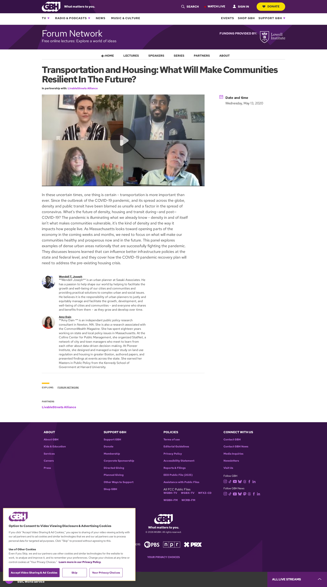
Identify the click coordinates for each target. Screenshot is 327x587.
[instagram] (225, 481)
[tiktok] (230, 481)
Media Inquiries (233, 453)
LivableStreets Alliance (83, 88)
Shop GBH (246, 18)
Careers (49, 460)
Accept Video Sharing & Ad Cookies (34, 572)
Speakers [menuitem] (156, 56)
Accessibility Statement (179, 460)
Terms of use (172, 439)
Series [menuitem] (179, 56)
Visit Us (228, 468)
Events (227, 18)
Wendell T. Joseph (70, 276)
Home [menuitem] (109, 56)
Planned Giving (114, 475)
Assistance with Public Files (181, 482)
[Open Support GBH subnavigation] (284, 18)
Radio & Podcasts (71, 18)
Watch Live (216, 6)
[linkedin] (254, 481)
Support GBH (270, 18)
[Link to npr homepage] (171, 544)
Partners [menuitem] (202, 56)
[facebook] (249, 481)
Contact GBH (232, 439)
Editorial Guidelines (176, 446)
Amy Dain (65, 317)
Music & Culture (125, 18)
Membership (112, 453)
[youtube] (235, 481)
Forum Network (68, 387)
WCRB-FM (188, 500)
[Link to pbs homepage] (151, 544)
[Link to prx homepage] (193, 544)
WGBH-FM (171, 500)
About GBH (51, 439)
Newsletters (231, 460)
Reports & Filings (175, 468)
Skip (74, 572)
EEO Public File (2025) (178, 475)
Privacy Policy (173, 453)
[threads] (244, 481)
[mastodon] (244, 494)
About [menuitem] (224, 56)
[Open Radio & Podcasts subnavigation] (89, 18)
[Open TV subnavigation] (48, 18)
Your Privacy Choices (163, 557)
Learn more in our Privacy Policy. (80, 562)
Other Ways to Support (118, 482)
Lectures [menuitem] (131, 56)
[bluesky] (240, 481)
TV (44, 18)
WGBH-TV (170, 493)
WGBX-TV (187, 493)
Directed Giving (114, 468)
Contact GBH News (235, 446)
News (100, 18)
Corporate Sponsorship (119, 460)
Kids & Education (55, 446)
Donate (273, 6)
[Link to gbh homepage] (51, 6)
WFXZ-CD (205, 493)
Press (47, 468)
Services (49, 453)
